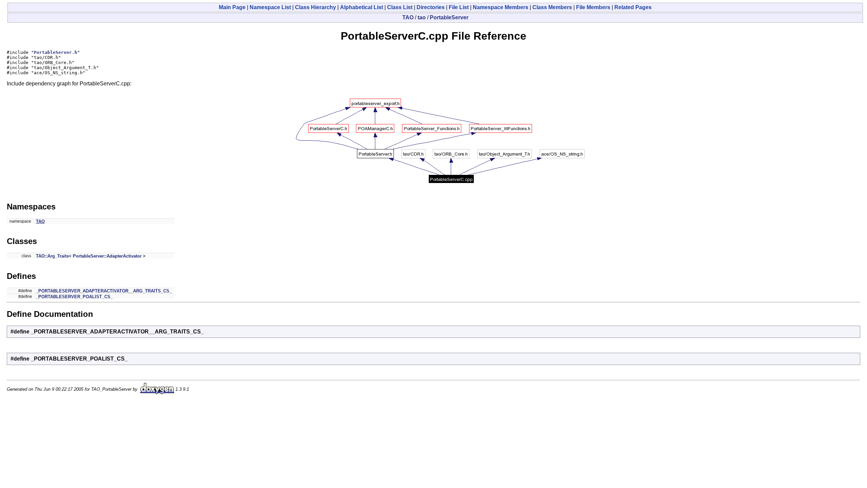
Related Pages (633, 7)
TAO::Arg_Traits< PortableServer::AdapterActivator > (91, 256)
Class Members (552, 7)
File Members (593, 7)
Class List (400, 7)
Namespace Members (500, 7)
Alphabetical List (361, 7)
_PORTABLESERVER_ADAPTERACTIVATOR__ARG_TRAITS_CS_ (104, 290)
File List (459, 7)
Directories (431, 7)
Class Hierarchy (315, 7)
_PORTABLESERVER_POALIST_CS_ (74, 296)
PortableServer (449, 17)
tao (422, 17)
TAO (408, 17)
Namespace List (270, 7)
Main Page (232, 7)
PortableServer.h (55, 52)
